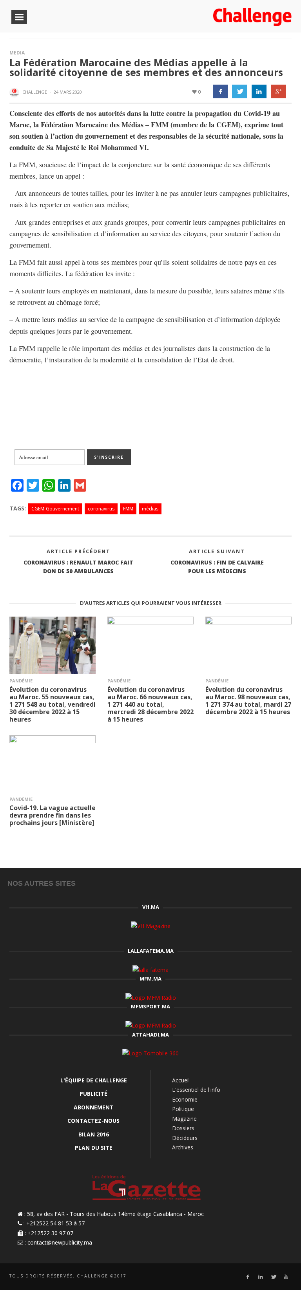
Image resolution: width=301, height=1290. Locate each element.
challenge (34, 92)
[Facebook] (247, 1277)
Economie (185, 1099)
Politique (183, 1109)
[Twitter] (273, 1277)
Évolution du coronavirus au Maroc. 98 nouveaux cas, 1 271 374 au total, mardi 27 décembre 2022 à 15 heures (248, 700)
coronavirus (101, 508)
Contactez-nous (93, 1120)
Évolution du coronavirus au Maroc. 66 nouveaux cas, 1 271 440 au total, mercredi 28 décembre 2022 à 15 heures (150, 704)
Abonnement (94, 1107)
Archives (182, 1147)
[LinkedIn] (260, 1277)
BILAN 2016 (93, 1134)
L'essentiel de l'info (196, 1089)
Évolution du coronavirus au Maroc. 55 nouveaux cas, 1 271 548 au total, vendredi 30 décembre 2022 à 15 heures (52, 704)
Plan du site (93, 1147)
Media (17, 52)
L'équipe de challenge (93, 1080)
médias (150, 508)
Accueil (181, 1080)
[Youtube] (286, 1277)
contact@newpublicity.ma (59, 1242)
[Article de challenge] (15, 92)
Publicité (93, 1093)
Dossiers (183, 1128)
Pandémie (21, 681)
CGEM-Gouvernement (55, 508)
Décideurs (185, 1138)
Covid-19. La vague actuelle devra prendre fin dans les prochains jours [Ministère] (52, 815)
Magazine (184, 1118)
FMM (128, 508)
